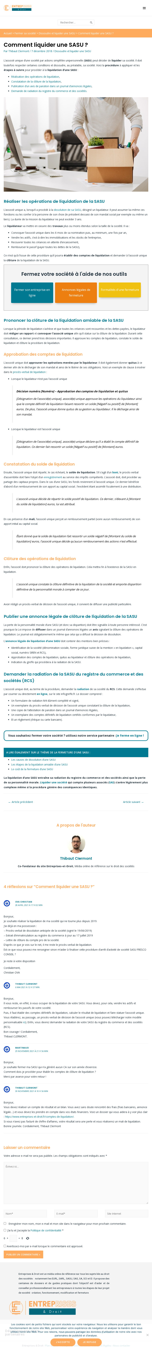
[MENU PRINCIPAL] (144, 8)
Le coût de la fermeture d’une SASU (32, 769)
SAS (111, 782)
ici (24, 1022)
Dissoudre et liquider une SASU (57, 33)
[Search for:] (73, 22)
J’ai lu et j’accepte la (35, 1230)
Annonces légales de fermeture (76, 292)
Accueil (8, 33)
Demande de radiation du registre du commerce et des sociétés (49, 91)
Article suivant (133, 802)
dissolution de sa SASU (67, 210)
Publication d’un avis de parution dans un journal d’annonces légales (51, 86)
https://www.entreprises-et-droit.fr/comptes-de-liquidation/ (39, 1116)
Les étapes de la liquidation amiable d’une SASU (39, 764)
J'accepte (63, 1342)
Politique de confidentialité (46, 1230)
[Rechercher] (91, 22)
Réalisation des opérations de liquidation (35, 76)
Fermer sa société (25, 33)
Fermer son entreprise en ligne (32, 292)
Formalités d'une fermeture (120, 290)
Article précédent (20, 802)
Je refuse (89, 1342)
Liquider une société (53, 782)
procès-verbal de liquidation (29, 372)
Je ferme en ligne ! (130, 735)
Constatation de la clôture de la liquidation (36, 81)
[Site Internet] (126, 1214)
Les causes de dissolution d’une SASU (33, 759)
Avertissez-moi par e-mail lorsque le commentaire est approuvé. (44, 1246)
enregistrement (53, 477)
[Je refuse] (147, 1335)
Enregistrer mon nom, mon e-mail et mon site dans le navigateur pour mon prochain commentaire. (67, 1223)
